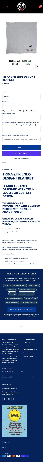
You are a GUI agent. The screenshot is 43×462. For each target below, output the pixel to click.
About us (27, 342)
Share (4, 162)
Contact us (27, 346)
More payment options (21, 158)
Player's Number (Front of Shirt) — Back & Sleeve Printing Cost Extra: (19, 112)
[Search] (7, 7)
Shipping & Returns (30, 349)
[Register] (32, 377)
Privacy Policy (28, 356)
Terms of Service (29, 353)
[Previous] (3, 72)
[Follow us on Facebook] (4, 399)
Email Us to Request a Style (21, 309)
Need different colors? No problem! (15, 135)
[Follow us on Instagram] (9, 399)
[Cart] (40, 7)
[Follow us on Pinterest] (13, 399)
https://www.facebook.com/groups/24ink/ (23, 249)
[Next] (40, 72)
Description (7, 169)
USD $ (5, 442)
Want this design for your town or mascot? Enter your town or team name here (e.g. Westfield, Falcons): (20, 124)
